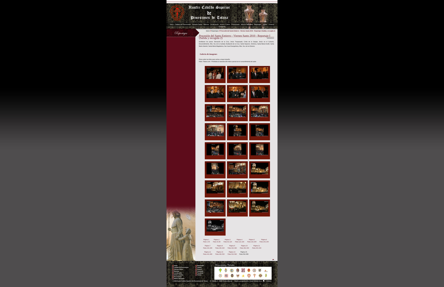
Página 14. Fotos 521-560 (232, 253)
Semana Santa (197, 24)
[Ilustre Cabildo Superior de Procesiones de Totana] (177, 13)
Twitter (199, 275)
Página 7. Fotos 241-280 (207, 247)
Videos (265, 24)
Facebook (200, 273)
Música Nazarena (247, 24)
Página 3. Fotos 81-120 (228, 241)
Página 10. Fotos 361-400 (244, 247)
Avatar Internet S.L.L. (256, 281)
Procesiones (235, 24)
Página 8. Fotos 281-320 (220, 247)
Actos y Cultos (225, 24)
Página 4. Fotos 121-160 (239, 241)
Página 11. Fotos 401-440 (256, 247)
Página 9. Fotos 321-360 (232, 247)
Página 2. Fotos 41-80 (216, 241)
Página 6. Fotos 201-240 (264, 241)
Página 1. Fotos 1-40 (206, 241)
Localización (214, 24)
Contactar (222, 26)
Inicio (172, 24)
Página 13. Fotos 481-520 (220, 253)
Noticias (206, 24)
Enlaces (271, 24)
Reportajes (257, 24)
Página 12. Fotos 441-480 (207, 253)
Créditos (268, 281)
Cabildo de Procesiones (183, 24)
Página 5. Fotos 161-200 (251, 241)
